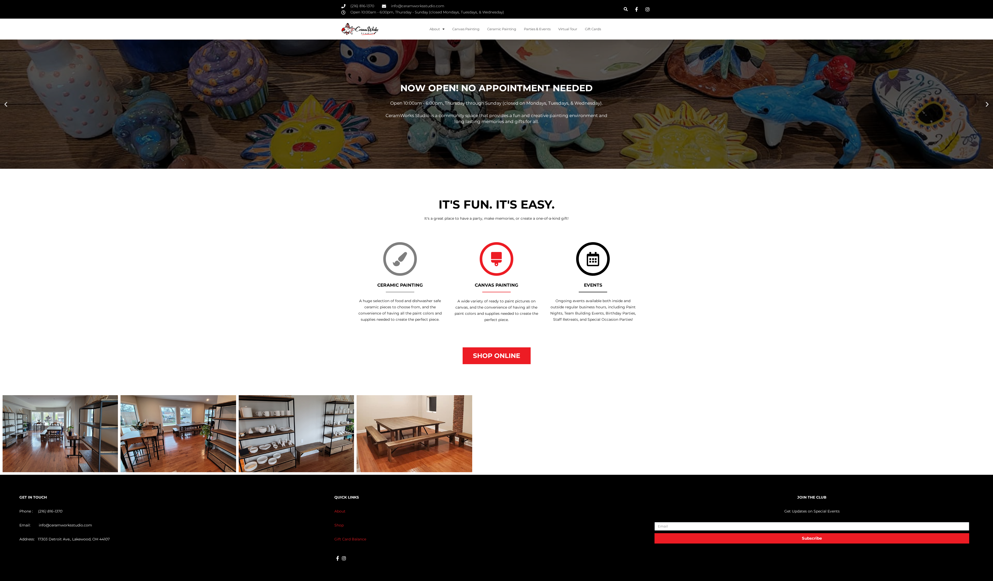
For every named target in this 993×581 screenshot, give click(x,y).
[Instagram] (344, 558)
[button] (626, 9)
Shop (339, 525)
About (339, 511)
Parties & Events (537, 29)
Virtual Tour (567, 29)
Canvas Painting (465, 29)
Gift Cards (593, 29)
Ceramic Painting (501, 29)
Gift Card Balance (350, 539)
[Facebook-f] (337, 558)
